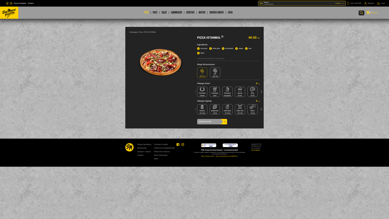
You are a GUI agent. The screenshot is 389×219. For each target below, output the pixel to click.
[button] (261, 92)
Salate (164, 12)
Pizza (141, 32)
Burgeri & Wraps (217, 12)
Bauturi (202, 12)
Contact (31, 3)
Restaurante (142, 148)
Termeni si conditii (161, 144)
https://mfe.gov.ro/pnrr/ (207, 156)
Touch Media (255, 150)
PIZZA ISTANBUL (150, 32)
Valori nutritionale (160, 155)
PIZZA (146, 12)
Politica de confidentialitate (164, 148)
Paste (155, 12)
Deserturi (190, 12)
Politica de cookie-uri (162, 151)
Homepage (133, 32)
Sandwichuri (176, 12)
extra (230, 12)
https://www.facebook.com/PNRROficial (227, 156)
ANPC (156, 159)
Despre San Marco (144, 144)
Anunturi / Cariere (144, 151)
